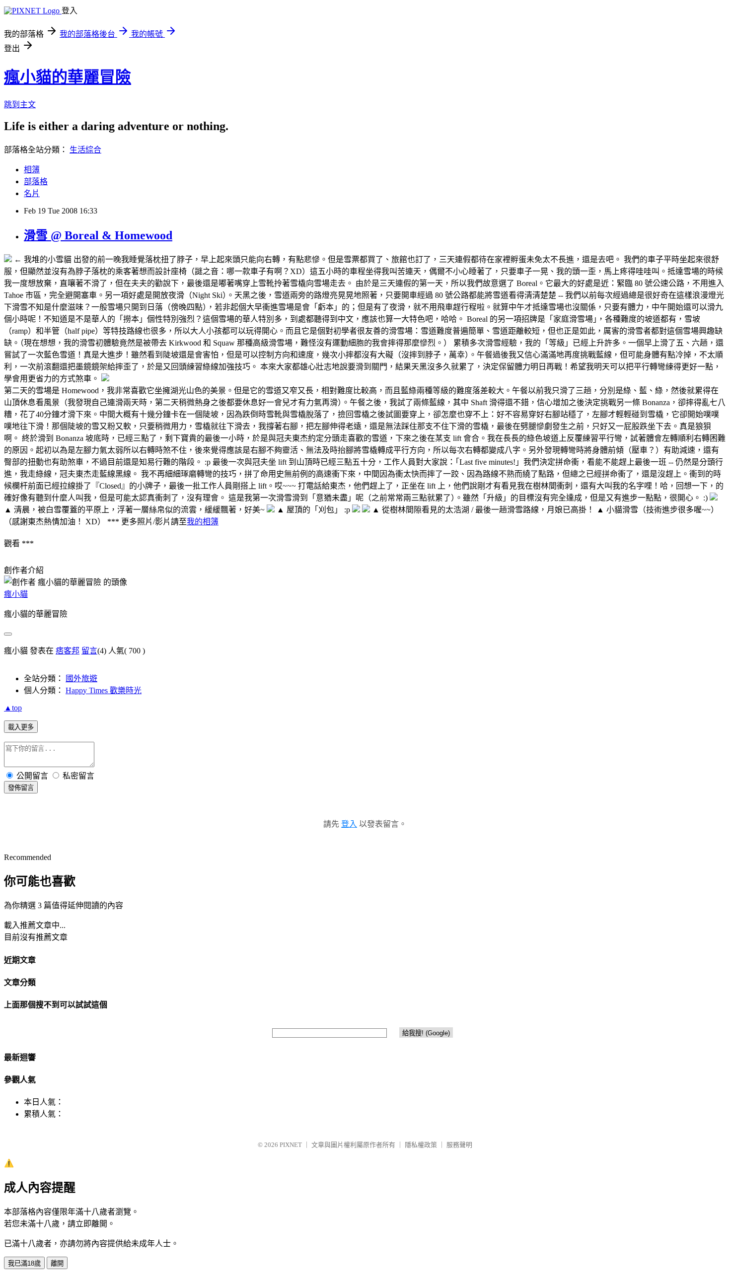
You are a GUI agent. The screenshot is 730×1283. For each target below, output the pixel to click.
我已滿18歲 (24, 1263)
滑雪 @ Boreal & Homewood (98, 235)
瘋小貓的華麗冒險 (67, 77)
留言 (89, 650)
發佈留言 (21, 787)
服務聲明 (459, 1144)
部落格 (36, 181)
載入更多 (21, 727)
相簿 (32, 169)
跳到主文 (20, 104)
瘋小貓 (16, 594)
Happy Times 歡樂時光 (104, 690)
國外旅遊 (81, 678)
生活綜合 (85, 149)
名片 (32, 193)
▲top (13, 708)
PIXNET (291, 1144)
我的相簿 (203, 521)
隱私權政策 (421, 1144)
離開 (57, 1263)
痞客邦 (67, 650)
